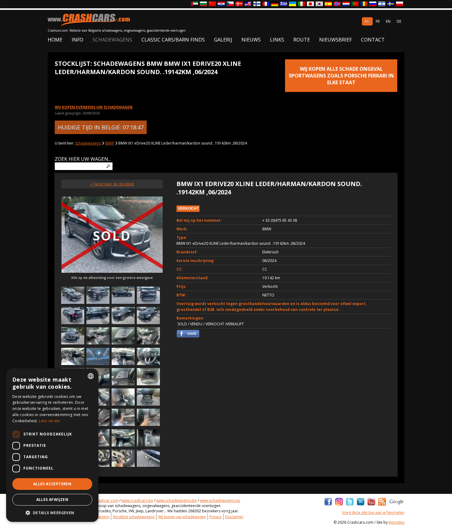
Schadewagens (112, 40)
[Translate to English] (248, 4)
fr (378, 21)
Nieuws (251, 40)
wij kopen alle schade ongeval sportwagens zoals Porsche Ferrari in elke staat (341, 76)
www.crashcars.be (137, 500)
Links (277, 40)
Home (55, 40)
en (388, 21)
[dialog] (52, 445)
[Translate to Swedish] (391, 4)
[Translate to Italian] (302, 4)
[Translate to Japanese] (311, 4)
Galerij (223, 40)
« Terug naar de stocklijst (112, 184)
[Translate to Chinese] (212, 4)
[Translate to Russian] (373, 4)
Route (301, 40)
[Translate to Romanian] (364, 4)
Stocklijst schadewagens (134, 516)
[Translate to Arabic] (195, 4)
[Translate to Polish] (400, 4)
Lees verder (49, 420)
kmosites (396, 522)
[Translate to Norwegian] (337, 4)
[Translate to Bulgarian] (204, 4)
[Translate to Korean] (319, 4)
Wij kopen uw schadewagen (182, 516)
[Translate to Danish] (239, 4)
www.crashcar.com (101, 500)
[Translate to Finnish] (257, 4)
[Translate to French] (266, 4)
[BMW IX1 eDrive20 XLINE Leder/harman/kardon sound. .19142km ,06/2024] (72, 296)
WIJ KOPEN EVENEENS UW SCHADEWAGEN (94, 107)
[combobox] (91, 376)
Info (77, 40)
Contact (373, 40)
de (399, 21)
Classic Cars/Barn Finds (173, 40)
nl (367, 21)
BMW (109, 143)
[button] (52, 513)
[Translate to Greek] (284, 4)
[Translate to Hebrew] (382, 4)
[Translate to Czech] (230, 4)
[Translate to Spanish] (328, 4)
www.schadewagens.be (176, 500)
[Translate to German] (275, 4)
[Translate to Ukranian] (293, 4)
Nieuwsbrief (335, 40)
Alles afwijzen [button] (52, 499)
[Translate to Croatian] (221, 4)
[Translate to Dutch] (346, 4)
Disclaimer (234, 516)
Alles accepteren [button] (52, 483)
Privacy (215, 516)
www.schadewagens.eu (220, 500)
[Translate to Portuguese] (355, 4)
